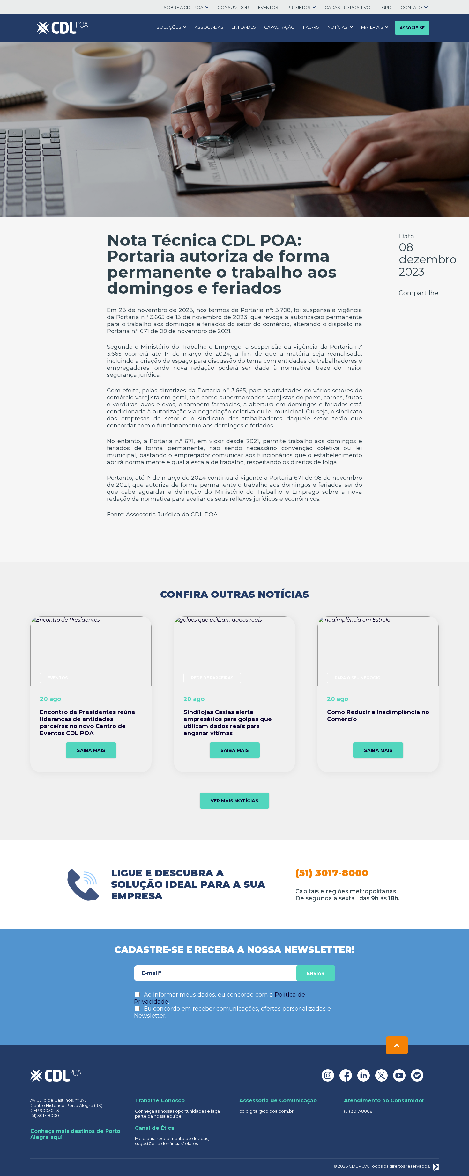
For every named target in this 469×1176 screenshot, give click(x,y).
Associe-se (412, 28)
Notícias (337, 27)
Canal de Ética (154, 1128)
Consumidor (233, 7)
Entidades (244, 27)
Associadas (209, 27)
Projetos (298, 7)
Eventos (268, 7)
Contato (411, 7)
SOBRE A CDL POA (183, 7)
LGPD (385, 7)
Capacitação (279, 27)
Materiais (372, 27)
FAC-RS (311, 27)
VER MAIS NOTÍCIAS (234, 801)
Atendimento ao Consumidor (384, 1101)
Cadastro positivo (347, 7)
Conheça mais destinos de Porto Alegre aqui (75, 1134)
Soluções (169, 27)
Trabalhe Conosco (160, 1101)
